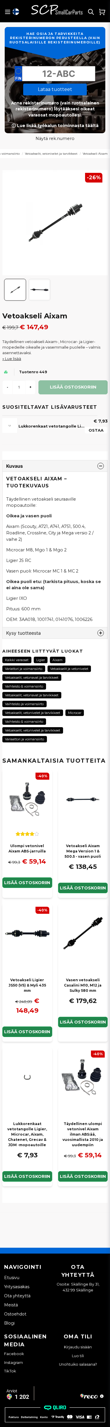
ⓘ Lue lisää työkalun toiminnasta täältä (55, 125)
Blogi (9, 1323)
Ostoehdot (15, 1314)
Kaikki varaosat (16, 660)
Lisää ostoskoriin (27, 882)
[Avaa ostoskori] (102, 12)
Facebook (14, 1353)
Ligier (40, 660)
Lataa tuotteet (55, 89)
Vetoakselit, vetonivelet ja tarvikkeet (51, 154)
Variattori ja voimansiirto (23, 669)
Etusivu (11, 1277)
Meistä (11, 1305)
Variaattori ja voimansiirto (24, 739)
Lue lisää (13, 359)
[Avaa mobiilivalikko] (7, 12)
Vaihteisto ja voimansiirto (24, 704)
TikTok (10, 1371)
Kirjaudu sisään (78, 1347)
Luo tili (78, 1356)
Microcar (74, 713)
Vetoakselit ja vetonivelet (69, 669)
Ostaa (96, 430)
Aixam (57, 660)
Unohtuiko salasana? (78, 1364)
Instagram (13, 1362)
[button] (16, 12)
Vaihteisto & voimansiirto (24, 686)
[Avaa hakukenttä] (91, 12)
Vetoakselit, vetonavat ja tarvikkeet (31, 677)
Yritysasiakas (16, 1286)
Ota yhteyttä (17, 1295)
